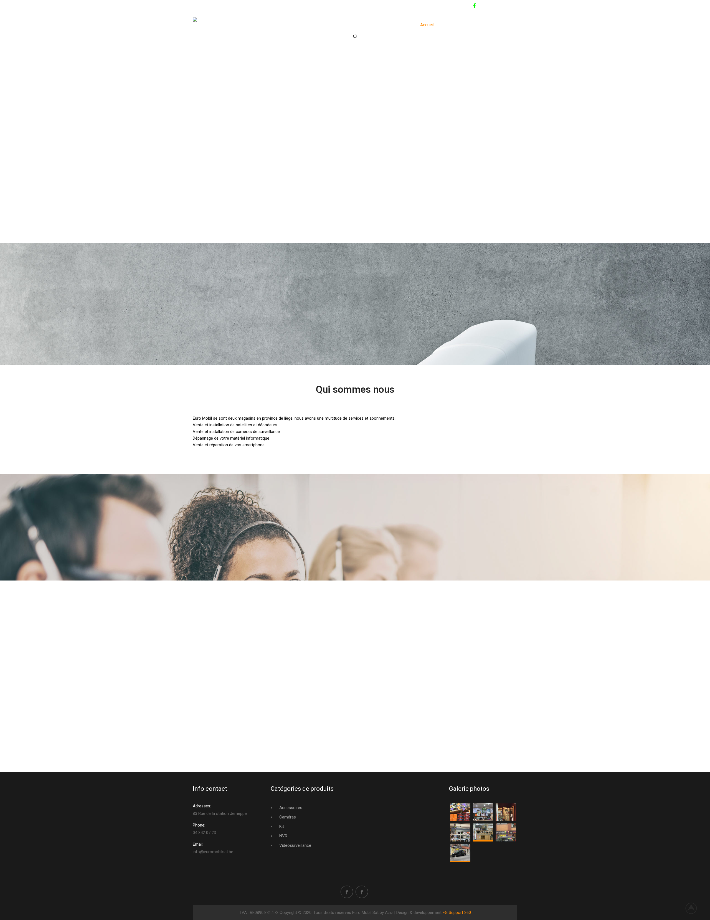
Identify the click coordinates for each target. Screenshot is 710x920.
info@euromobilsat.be (249, 6)
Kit (281, 826)
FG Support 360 (457, 912)
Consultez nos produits (490, 24)
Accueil (427, 24)
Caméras (287, 817)
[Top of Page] (694, 908)
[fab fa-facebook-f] (474, 6)
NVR (283, 835)
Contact (451, 24)
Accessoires (290, 807)
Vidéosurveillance (295, 845)
